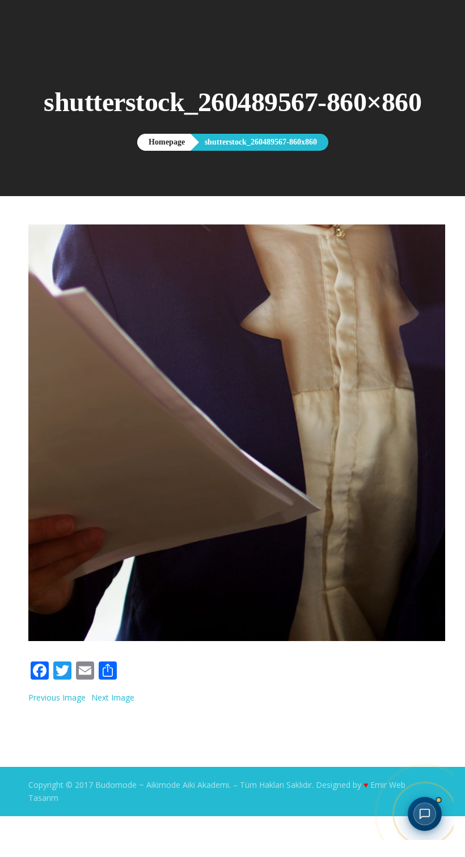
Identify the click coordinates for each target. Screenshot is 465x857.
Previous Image (57, 738)
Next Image (112, 738)
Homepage (148, 183)
